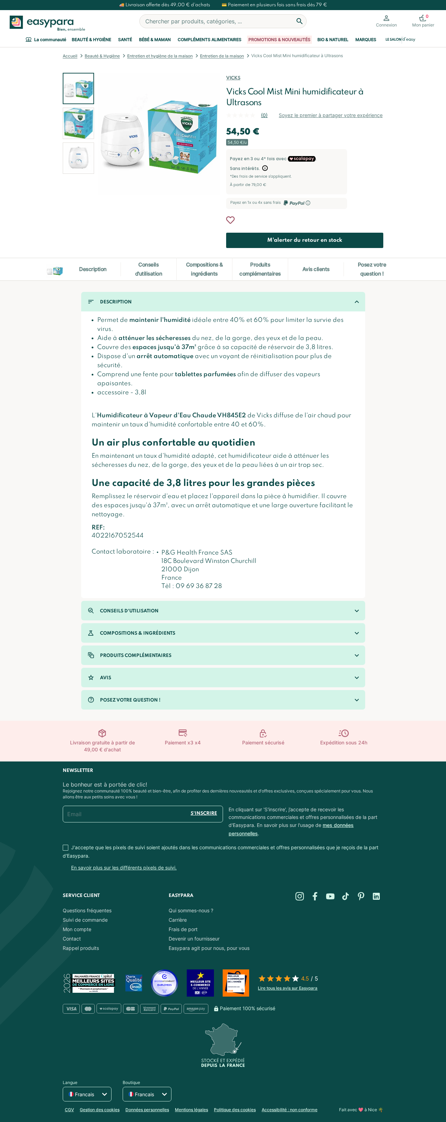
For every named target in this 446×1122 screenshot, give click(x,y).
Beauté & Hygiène (91, 39)
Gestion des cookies (100, 1109)
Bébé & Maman (155, 39)
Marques (365, 39)
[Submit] (300, 21)
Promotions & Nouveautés (279, 39)
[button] (78, 123)
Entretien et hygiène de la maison (160, 56)
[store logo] (45, 23)
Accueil (70, 56)
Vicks (233, 78)
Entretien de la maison (222, 56)
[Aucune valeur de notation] (243, 115)
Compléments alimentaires (209, 39)
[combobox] (223, 21)
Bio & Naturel (332, 39)
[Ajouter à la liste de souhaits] (230, 220)
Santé (125, 39)
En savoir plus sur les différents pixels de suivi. (124, 867)
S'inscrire (204, 813)
